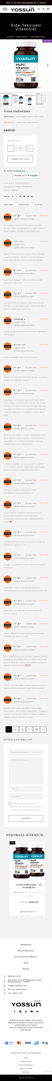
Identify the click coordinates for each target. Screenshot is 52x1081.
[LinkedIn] (37, 1012)
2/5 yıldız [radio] (35, 752)
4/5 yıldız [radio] (39, 752)
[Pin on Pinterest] (20, 196)
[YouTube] (32, 1012)
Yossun (14, 190)
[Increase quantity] (30, 148)
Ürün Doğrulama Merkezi (26, 957)
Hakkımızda (26, 945)
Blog (26, 963)
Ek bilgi (38, 205)
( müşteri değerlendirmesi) (28, 122)
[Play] (6, 99)
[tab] (8, 206)
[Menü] (5, 9)
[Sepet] (48, 9)
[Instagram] (20, 1012)
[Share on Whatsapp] (24, 196)
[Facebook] (15, 1012)
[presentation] (4, 65)
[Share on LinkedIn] (32, 196)
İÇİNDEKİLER (24, 205)
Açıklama (8, 205)
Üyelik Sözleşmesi (26, 1065)
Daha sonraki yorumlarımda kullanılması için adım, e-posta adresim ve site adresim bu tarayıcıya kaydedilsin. (26, 807)
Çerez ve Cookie (26, 1068)
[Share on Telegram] (28, 196)
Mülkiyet (26, 1072)
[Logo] (22, 9)
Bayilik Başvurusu (26, 951)
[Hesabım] (43, 9)
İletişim (26, 969)
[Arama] (38, 9)
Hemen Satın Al (20, 159)
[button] (28, 912)
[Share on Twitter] (16, 196)
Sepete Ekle (26, 1078)
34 (36, 729)
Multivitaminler (22, 36)
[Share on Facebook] (13, 196)
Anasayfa (10, 36)
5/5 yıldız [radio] (42, 752)
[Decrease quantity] (11, 148)
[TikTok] (26, 1012)
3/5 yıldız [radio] (37, 752)
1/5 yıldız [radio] (32, 752)
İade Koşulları (26, 1061)
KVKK (26, 1058)
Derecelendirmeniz (20, 752)
